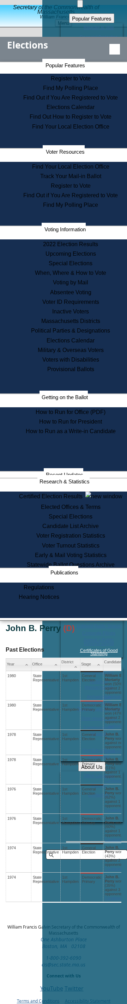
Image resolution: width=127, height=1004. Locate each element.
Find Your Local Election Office (70, 127)
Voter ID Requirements (70, 302)
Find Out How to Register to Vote (70, 117)
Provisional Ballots (70, 369)
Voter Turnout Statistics (70, 546)
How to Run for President (70, 422)
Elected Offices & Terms (71, 507)
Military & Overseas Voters (71, 350)
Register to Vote (71, 78)
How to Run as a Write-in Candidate (71, 431)
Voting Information (65, 229)
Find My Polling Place (70, 88)
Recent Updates (64, 475)
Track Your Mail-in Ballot (70, 176)
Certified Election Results (52, 496)
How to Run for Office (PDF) (70, 412)
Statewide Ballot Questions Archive (71, 565)
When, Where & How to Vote (70, 273)
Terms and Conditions (38, 1001)
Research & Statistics (65, 481)
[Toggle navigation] (114, 49)
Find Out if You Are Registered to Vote (70, 98)
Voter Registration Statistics (70, 536)
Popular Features (65, 65)
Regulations (39, 587)
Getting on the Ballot (65, 397)
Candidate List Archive (70, 526)
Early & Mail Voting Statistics (71, 555)
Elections (27, 45)
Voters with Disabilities (70, 360)
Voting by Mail (70, 282)
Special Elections (70, 263)
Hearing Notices (39, 597)
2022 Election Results (70, 244)
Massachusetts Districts (70, 321)
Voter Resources (65, 152)
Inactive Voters (70, 311)
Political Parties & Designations (70, 331)
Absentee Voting (70, 292)
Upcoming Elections (71, 254)
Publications (64, 572)
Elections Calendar (71, 107)
